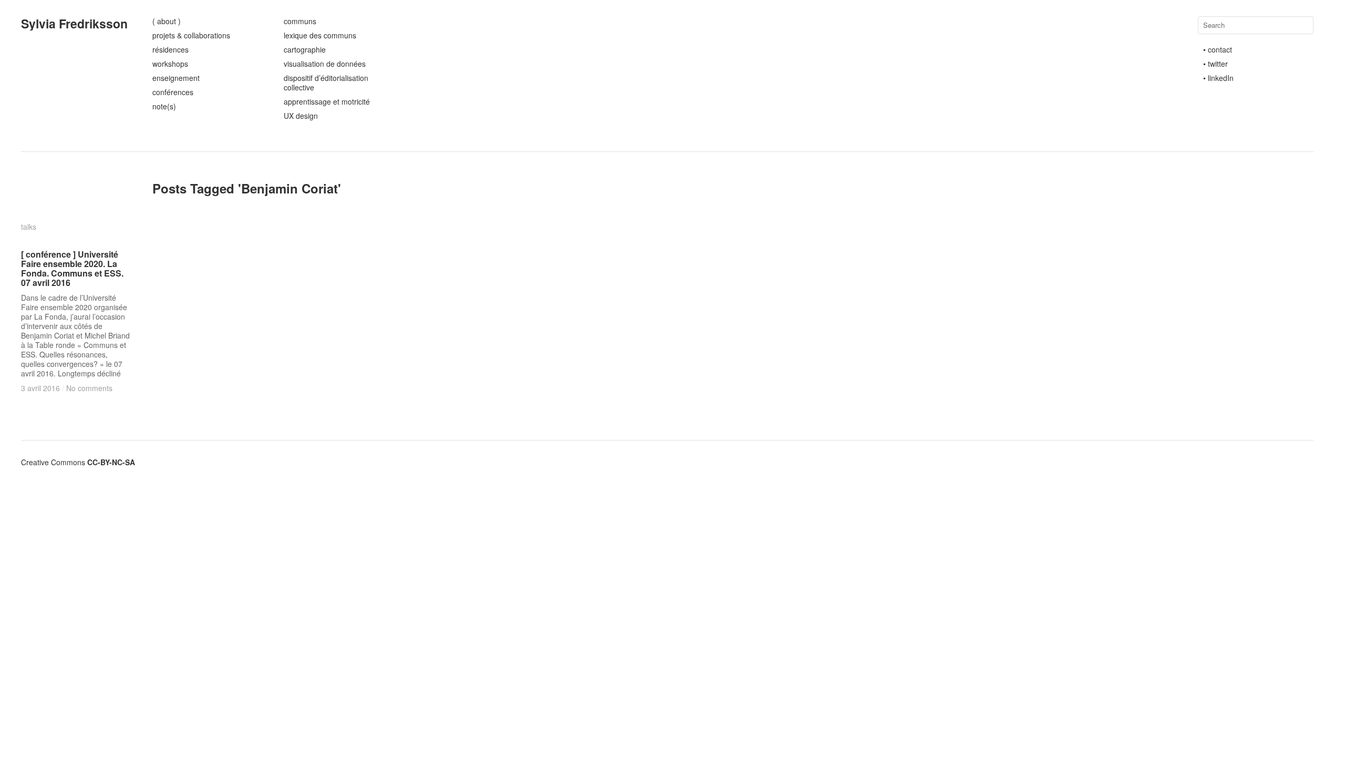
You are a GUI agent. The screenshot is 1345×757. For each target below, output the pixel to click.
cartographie (305, 49)
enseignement (176, 78)
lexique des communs (320, 35)
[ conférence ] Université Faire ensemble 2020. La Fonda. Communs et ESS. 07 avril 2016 (72, 268)
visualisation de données (325, 63)
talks (28, 226)
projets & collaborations (191, 35)
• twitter (1215, 63)
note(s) (164, 106)
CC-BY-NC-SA (111, 462)
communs (300, 21)
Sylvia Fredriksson (74, 23)
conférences (172, 92)
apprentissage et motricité (327, 101)
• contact (1217, 49)
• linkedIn (1218, 78)
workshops (170, 63)
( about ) (166, 21)
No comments (89, 388)
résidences (170, 49)
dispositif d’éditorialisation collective (326, 83)
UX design (301, 115)
